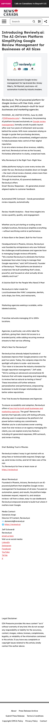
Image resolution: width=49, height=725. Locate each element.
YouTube (6, 552)
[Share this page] (45, 21)
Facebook (6, 549)
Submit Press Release (15, 716)
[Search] (34, 21)
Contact (43, 721)
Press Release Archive (28, 711)
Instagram (6, 545)
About (13, 711)
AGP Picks (6, 4)
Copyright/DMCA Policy (12, 721)
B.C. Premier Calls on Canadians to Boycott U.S (24, 4)
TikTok (5, 555)
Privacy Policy (31, 721)
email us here (8, 536)
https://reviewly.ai (10, 469)
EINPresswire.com (11, 118)
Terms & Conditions (35, 716)
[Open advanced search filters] (39, 21)
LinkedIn (6, 542)
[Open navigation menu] (4, 21)
